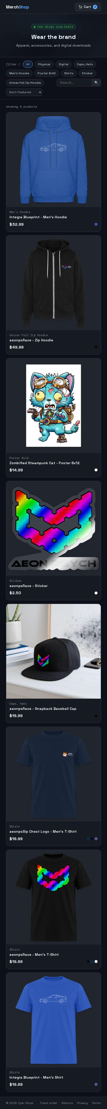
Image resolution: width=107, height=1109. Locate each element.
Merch (17, 7)
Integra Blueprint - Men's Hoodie (38, 217)
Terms (96, 1103)
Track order (48, 1103)
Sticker (87, 73)
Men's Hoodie (19, 73)
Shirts (68, 73)
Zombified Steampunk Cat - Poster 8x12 (44, 463)
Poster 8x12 (47, 73)
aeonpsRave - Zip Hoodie (31, 340)
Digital (63, 64)
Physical (44, 64)
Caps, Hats (85, 64)
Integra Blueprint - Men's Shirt (36, 1077)
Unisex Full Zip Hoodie (25, 83)
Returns (67, 1103)
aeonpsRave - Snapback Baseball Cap (42, 708)
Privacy (82, 1103)
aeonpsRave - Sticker (28, 586)
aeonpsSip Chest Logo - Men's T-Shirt (43, 831)
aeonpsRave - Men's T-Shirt (34, 954)
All (28, 64)
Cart (90, 7)
